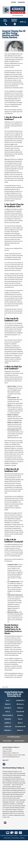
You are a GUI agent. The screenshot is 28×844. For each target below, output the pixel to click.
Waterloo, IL (20, 730)
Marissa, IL (20, 707)
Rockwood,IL (7, 719)
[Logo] (14, 6)
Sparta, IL (20, 722)
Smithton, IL (8, 722)
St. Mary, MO (7, 726)
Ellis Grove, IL (20, 704)
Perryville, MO (20, 711)
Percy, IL (7, 711)
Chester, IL (8, 704)
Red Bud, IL (20, 715)
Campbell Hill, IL (20, 700)
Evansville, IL (7, 707)
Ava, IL (8, 700)
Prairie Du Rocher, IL (7, 715)
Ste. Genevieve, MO (20, 726)
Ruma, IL (20, 719)
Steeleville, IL (7, 730)
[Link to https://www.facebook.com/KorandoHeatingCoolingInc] (4, 764)
